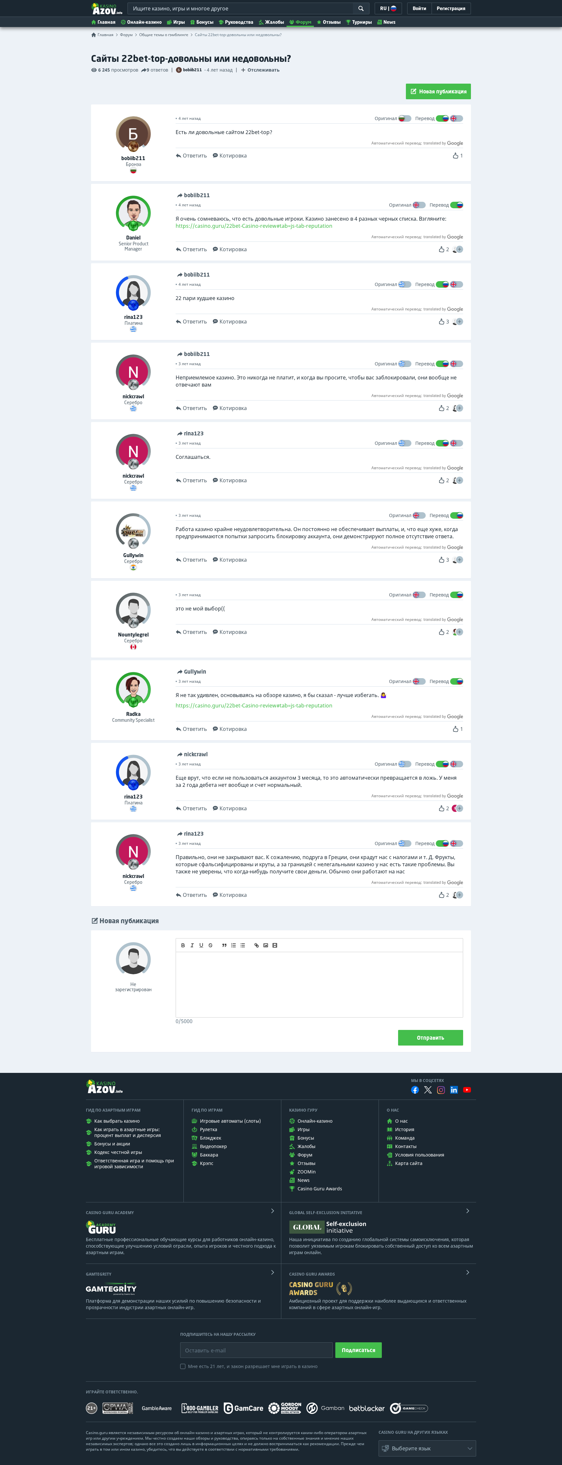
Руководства (239, 22)
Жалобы (274, 22)
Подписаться (358, 1350)
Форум (303, 22)
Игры (179, 22)
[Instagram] (441, 1090)
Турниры (362, 22)
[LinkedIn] (454, 1090)
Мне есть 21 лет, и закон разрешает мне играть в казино (252, 1366)
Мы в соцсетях (427, 1080)
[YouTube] (467, 1090)
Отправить (430, 1037)
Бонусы (204, 22)
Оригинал (386, 118)
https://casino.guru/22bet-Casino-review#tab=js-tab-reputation (254, 225)
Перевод (425, 118)
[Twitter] (428, 1090)
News (389, 22)
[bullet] (242, 945)
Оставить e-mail (200, 1345)
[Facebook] (415, 1090)
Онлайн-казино (144, 22)
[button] (459, 249)
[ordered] (233, 945)
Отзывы (332, 22)
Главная (106, 22)
